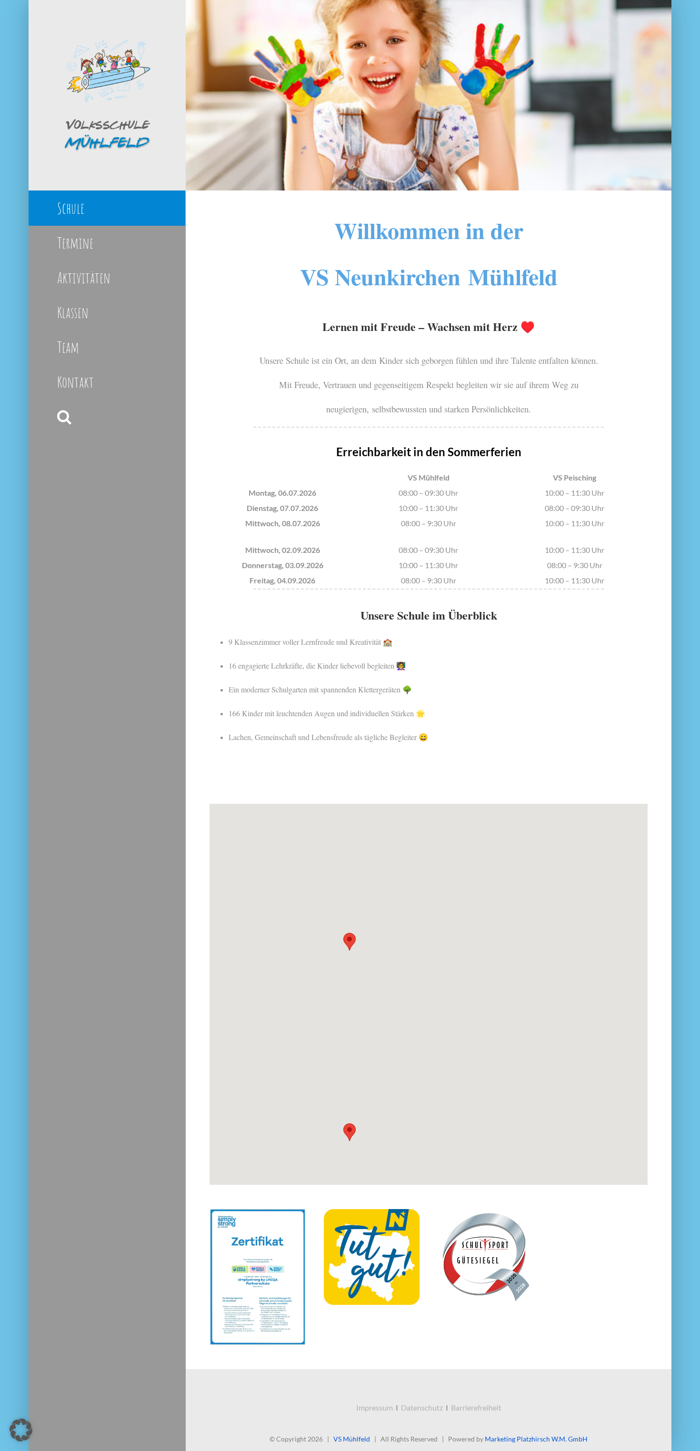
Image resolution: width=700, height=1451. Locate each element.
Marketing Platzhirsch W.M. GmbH (536, 1439)
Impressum (374, 1407)
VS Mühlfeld (351, 1439)
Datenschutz (422, 1407)
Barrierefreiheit (476, 1407)
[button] (107, 417)
